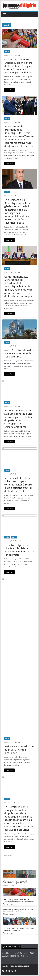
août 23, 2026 (9, 886)
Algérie (7, 51)
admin (18, 55)
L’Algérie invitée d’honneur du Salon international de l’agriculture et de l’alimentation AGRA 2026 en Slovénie (16, 882)
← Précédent (7, 855)
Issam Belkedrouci (21, 541)
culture (14, 537)
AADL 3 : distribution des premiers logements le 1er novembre (19, 353)
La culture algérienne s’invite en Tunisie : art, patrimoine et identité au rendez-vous (19, 550)
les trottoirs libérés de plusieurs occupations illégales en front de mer (18, 929)
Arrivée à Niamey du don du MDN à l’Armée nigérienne (19, 750)
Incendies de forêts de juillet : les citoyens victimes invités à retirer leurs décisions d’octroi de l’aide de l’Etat (18, 484)
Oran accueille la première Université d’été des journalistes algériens (18, 910)
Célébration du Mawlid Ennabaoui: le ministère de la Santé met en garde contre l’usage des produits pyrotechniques (19, 66)
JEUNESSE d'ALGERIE (22, 966)
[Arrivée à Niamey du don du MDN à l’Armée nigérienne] (19, 656)
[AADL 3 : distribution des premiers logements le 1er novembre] (19, 329)
